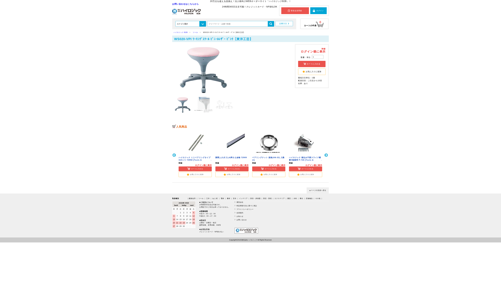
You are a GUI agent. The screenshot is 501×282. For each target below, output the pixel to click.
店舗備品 (309, 198)
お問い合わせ (242, 220)
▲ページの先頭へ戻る (317, 190)
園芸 (289, 198)
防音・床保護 (255, 198)
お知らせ (240, 216)
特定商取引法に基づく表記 (247, 206)
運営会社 (240, 202)
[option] (195, 153)
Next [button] (326, 155)
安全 (234, 198)
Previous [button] (174, 155)
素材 (228, 198)
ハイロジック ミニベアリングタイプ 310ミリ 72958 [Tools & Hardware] (195, 160)
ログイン (320, 11)
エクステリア (280, 198)
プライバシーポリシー (245, 209)
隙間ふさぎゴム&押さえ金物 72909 (231, 157)
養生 (301, 198)
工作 (208, 198)
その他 (317, 198)
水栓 (295, 198)
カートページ (314, 24)
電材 (222, 198)
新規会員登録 (296, 11)
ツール (201, 198)
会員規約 (240, 213)
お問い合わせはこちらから (185, 4)
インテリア (243, 198)
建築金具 (192, 198)
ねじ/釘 (215, 198)
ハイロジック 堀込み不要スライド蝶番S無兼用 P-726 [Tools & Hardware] (305, 160)
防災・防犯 (267, 198)
